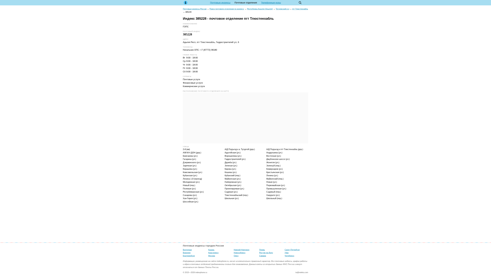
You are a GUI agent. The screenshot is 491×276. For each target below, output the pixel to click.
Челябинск (289, 256)
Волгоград (187, 250)
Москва (211, 256)
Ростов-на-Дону (266, 253)
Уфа (286, 253)
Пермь (262, 250)
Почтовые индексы (220, 2)
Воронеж (187, 253)
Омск (236, 256)
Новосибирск (239, 253)
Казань (211, 250)
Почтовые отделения (246, 2)
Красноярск (213, 253)
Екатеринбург (189, 256)
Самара (262, 256)
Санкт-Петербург (292, 250)
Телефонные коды (271, 2)
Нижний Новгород (241, 250)
